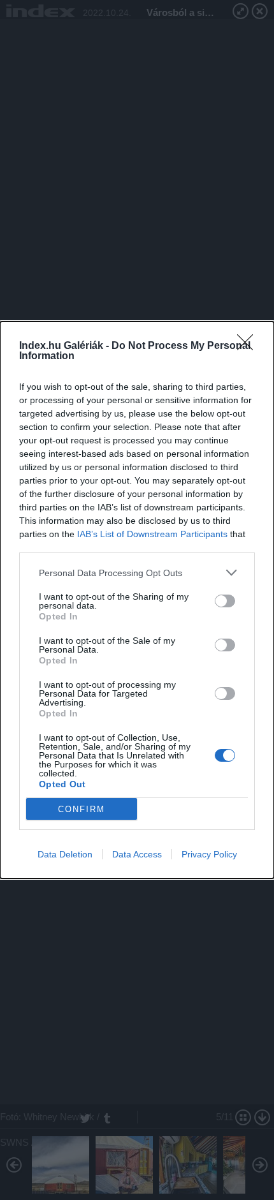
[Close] (249, 346)
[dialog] (137, 600)
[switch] (225, 601)
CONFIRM (81, 809)
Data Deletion (65, 854)
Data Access (137, 854)
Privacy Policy (209, 854)
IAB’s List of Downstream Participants (152, 534)
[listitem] (137, 572)
